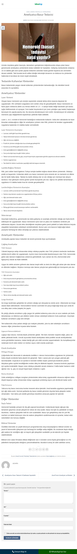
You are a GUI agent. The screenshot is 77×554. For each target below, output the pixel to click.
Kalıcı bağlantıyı (50, 456)
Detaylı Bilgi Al (20, 551)
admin (25, 20)
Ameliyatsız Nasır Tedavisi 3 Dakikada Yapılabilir (20, 475)
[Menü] (2, 4)
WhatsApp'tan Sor (58, 551)
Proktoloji (38, 11)
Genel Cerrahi (30, 11)
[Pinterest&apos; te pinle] (43, 449)
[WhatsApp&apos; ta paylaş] (30, 449)
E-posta (6, 515)
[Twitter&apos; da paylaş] (36, 449)
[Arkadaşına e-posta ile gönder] (40, 449)
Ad (5, 507)
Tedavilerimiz (47, 11)
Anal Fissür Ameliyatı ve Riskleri (62, 475)
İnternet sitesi (8, 524)
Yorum (6, 490)
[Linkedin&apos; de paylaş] (47, 449)
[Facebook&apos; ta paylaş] (33, 449)
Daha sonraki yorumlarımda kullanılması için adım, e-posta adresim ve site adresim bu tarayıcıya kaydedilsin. (38, 533)
